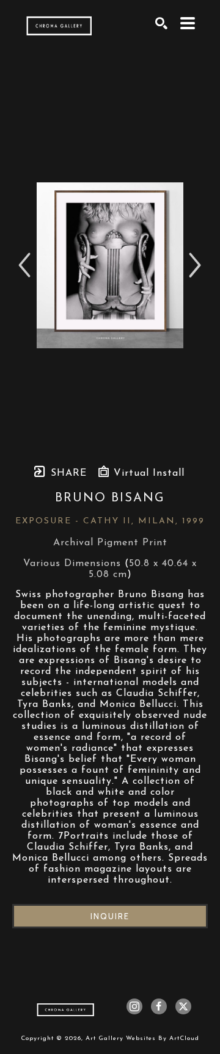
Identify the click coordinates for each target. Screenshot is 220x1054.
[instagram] (134, 1006)
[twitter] (183, 1006)
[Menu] (188, 23)
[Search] (161, 23)
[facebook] (159, 1006)
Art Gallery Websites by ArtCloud (142, 1038)
